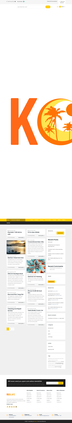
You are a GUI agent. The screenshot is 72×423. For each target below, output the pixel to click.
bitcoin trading (55, 358)
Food (49, 331)
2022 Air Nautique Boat (15, 274)
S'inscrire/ (49, 1)
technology (58, 367)
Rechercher (50, 230)
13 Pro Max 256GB (33, 232)
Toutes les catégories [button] (15, 220)
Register (28, 400)
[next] (13, 329)
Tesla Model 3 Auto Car (35, 310)
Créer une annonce (62, 2)
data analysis (56, 360)
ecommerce (51, 361)
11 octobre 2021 (31, 240)
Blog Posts (29, 393)
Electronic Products (58, 361)
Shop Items (29, 396)
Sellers (59, 219)
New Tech (55, 365)
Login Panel (29, 394)
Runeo (35, 421)
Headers (36, 219)
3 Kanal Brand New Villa (36, 242)
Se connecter (54, 1)
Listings (54, 219)
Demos (41, 219)
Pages (63, 219)
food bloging (49, 363)
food (62, 361)
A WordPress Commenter (55, 268)
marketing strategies (51, 365)
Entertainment (50, 328)
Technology (50, 336)
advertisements (50, 358)
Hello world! (50, 242)
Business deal (59, 358)
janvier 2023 (50, 346)
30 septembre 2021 (12, 256)
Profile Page (29, 398)
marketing (59, 363)
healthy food (53, 363)
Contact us (29, 402)
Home (31, 219)
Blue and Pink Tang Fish (16, 294)
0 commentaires (11, 237)
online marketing (59, 365)
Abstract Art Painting (35, 277)
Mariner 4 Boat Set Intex (16, 258)
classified (52, 360)
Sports (49, 333)
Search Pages (48, 219)
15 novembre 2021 (12, 230)
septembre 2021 (51, 349)
